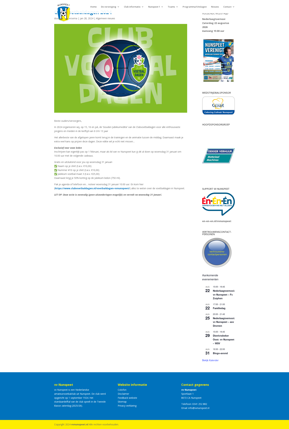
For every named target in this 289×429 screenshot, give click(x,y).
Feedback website (127, 397)
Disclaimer (123, 393)
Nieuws (215, 7)
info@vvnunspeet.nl (198, 408)
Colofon (122, 389)
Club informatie (132, 7)
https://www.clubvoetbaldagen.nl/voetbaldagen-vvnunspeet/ (92, 188)
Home (93, 7)
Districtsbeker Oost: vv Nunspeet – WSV (223, 339)
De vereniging (108, 7)
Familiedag (219, 308)
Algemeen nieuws (105, 18)
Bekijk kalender (210, 360)
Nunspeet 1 (154, 7)
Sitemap (122, 401)
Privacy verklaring (127, 405)
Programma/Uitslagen (195, 7)
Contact (227, 7)
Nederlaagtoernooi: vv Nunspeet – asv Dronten (224, 321)
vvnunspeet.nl (79, 424)
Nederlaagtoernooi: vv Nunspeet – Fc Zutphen (224, 294)
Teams (171, 7)
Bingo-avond (220, 353)
